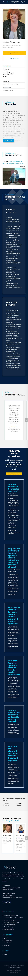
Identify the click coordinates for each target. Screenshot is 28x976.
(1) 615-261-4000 (11, 893)
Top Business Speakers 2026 (11, 915)
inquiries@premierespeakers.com (14, 897)
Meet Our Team (8, 940)
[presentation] (26, 420)
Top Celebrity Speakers (9, 924)
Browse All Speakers (9, 929)
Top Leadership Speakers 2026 (11, 922)
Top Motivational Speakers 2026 (12, 920)
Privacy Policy (9, 970)
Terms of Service (14, 972)
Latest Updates (7, 942)
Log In (5, 954)
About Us (6, 938)
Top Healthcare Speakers (10, 927)
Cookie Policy (18, 970)
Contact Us (6, 945)
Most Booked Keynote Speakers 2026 (13, 917)
